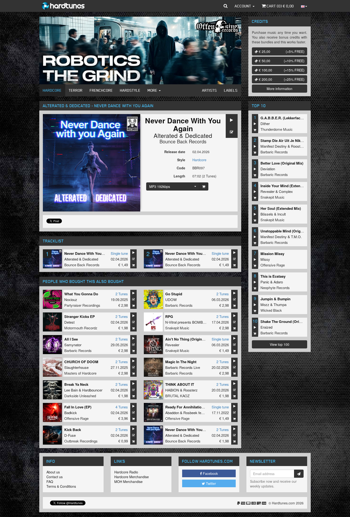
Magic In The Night (180, 361)
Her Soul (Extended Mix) (280, 208)
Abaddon (172, 412)
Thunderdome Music (276, 129)
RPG (169, 316)
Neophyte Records (275, 287)
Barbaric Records (179, 305)
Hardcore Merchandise (131, 476)
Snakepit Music (177, 327)
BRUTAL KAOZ (177, 395)
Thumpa (280, 304)
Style (181, 159)
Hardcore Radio (126, 472)
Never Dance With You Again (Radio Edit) (199, 253)
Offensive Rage (76, 418)
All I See (71, 339)
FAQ (49, 481)
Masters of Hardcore (80, 373)
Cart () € (280, 6)
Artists (209, 90)
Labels (231, 90)
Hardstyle (130, 90)
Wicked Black (271, 310)
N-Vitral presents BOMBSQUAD (190, 322)
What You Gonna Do (81, 293)
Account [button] (243, 6)
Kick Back (72, 429)
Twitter (210, 483)
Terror (76, 90)
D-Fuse (70, 435)
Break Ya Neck (76, 384)
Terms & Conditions (61, 486)
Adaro (278, 281)
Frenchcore (101, 90)
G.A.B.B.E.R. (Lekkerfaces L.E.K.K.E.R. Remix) (299, 117)
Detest (69, 322)
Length (179, 176)
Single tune (119, 253)
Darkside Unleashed (80, 395)
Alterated (166, 135)
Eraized (266, 327)
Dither (265, 123)
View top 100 (279, 344)
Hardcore (52, 90)
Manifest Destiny (273, 146)
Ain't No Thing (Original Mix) (189, 339)
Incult (281, 213)
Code (181, 168)
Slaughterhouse (76, 367)
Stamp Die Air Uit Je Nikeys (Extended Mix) (296, 140)
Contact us (54, 476)
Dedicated (198, 135)
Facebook (210, 473)
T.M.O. (296, 236)
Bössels (266, 213)
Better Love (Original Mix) (281, 163)
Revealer (172, 344)
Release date (174, 151)
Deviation (267, 168)
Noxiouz (70, 299)
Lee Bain (71, 389)
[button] (225, 6)
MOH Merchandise (128, 481)
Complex (286, 191)
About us (53, 472)
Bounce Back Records (183, 141)
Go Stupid (173, 293)
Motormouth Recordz (80, 327)
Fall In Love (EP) (77, 407)
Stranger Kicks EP (79, 316)
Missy (265, 259)
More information (279, 88)
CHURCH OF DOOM (81, 361)
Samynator (72, 344)
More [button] (153, 90)
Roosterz (190, 389)
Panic (264, 281)
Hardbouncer (92, 389)
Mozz (264, 304)
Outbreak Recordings (81, 440)
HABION (172, 389)
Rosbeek (190, 412)
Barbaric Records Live (182, 367)
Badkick (70, 412)
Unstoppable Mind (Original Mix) (287, 231)
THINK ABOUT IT (179, 384)
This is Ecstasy (272, 276)
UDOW (171, 299)
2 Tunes (121, 293)
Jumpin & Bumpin (275, 298)
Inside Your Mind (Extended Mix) (287, 185)
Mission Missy (272, 253)
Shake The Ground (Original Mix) (287, 321)
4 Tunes (121, 406)
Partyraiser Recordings (82, 305)
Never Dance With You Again (88, 253)
